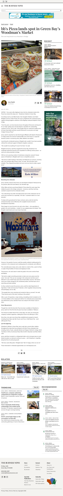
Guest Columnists (51, 471)
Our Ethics (49, 473)
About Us (49, 465)
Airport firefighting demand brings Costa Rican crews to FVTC (52, 421)
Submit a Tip (39, 467)
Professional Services (38, 363)
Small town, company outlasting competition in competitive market (12, 393)
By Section (27, 469)
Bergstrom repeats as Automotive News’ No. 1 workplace (50, 435)
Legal (57, 69)
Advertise (38, 469)
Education (55, 90)
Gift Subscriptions (40, 483)
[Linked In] (5, 477)
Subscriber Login (40, 481)
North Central (4, 24)
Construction (56, 68)
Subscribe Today (40, 479)
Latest (26, 465)
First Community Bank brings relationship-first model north (10, 405)
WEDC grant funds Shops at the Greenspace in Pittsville (11, 417)
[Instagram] (7, 477)
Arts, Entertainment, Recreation (50, 46)
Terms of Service (13, 490)
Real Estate (4, 402)
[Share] (35, 103)
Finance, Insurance (49, 69)
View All (35, 387)
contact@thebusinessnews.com (9, 473)
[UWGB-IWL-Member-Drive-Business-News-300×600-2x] (53, 145)
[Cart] (6, 1)
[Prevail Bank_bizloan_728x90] (31, 15)
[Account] (3, 1)
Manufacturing (21, 363)
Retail (11, 24)
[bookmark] (41, 103)
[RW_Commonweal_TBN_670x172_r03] (21, 177)
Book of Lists (27, 484)
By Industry (27, 467)
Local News (47, 44)
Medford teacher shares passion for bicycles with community (38, 379)
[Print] (38, 103)
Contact (37, 465)
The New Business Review (29, 481)
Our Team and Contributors (50, 468)
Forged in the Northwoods (23, 377)
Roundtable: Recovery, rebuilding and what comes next (51, 412)
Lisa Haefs (11, 102)
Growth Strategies (6, 362)
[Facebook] (2, 477)
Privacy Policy (4, 490)
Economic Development (54, 363)
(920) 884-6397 (5, 471)
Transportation (49, 431)
